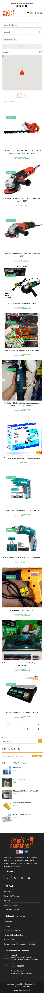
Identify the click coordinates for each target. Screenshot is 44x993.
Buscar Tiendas (9, 939)
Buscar (4, 737)
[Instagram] (22, 878)
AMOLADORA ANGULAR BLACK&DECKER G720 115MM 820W (22, 199)
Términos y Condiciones (22, 986)
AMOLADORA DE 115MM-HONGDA (22, 303)
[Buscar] (40, 741)
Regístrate (8, 922)
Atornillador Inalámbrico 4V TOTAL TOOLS (22, 510)
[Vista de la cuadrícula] (19, 96)
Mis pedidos (8, 891)
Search (22, 46)
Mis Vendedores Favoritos (13, 935)
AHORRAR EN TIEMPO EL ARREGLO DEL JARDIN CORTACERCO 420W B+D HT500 (22, 152)
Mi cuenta (7, 900)
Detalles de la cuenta (11, 905)
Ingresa (7, 926)
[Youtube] (29, 878)
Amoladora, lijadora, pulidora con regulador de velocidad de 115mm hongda (22, 404)
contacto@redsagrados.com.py (21, 973)
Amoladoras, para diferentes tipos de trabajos (22, 458)
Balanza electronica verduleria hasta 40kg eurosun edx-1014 (22, 664)
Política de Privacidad (14, 984)
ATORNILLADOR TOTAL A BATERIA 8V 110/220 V (22, 558)
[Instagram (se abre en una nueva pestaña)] (23, 6)
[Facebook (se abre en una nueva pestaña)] (20, 6)
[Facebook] (14, 878)
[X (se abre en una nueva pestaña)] (17, 6)
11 (32, 729)
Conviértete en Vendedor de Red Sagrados (20, 944)
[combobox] (29, 39)
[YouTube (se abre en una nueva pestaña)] (26, 6)
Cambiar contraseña (11, 909)
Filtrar (36, 756)
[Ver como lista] (25, 96)
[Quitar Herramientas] (15, 39)
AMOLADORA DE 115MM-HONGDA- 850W (22, 350)
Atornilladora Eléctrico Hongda (22, 610)
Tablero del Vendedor (12, 896)
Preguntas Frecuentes (12, 930)
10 (26, 729)
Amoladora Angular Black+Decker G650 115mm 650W (22, 255)
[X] (7, 878)
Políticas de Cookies (29, 984)
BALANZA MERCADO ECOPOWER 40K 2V (22, 712)
